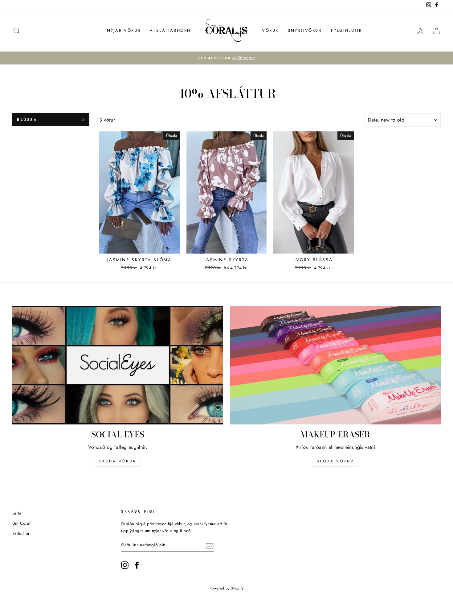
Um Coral (21, 523)
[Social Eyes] (117, 365)
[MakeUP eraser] (335, 365)
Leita (16, 513)
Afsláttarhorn (170, 30)
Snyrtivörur (305, 30)
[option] (226, 58)
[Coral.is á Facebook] (137, 565)
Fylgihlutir (346, 30)
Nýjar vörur (124, 30)
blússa (27, 119)
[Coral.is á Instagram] (125, 565)
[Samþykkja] (210, 545)
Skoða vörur (118, 461)
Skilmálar (21, 533)
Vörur (270, 30)
